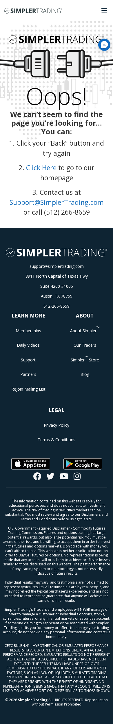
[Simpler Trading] (33, 10)
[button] (104, 45)
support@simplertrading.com (57, 266)
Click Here (41, 167)
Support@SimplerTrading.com (57, 202)
